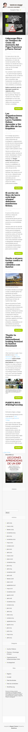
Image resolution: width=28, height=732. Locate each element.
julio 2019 (9, 565)
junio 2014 (9, 631)
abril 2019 (9, 569)
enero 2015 (10, 614)
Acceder (9, 677)
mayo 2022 (10, 542)
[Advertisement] (14, 500)
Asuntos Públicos (11, 649)
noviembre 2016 (11, 592)
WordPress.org (11, 687)
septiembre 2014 (11, 621)
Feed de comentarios (12, 683)
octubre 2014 (10, 618)
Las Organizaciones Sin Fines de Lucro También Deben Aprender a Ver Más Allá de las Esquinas (15, 27)
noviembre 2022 (11, 539)
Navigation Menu (14, 10)
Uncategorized (11, 662)
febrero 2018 (10, 578)
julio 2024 (9, 536)
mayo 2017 (10, 588)
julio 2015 (9, 608)
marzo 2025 (10, 526)
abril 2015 (9, 611)
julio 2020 (9, 549)
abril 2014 (9, 637)
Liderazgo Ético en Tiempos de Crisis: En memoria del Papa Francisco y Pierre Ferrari (14, 18)
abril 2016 (9, 598)
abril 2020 (9, 552)
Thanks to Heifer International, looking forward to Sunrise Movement (14, 340)
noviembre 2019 (11, 562)
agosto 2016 (10, 595)
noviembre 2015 (11, 601)
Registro (9, 673)
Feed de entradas (11, 680)
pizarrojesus (15, 52)
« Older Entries (6, 452)
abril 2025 (9, 523)
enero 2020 (10, 559)
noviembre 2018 (11, 572)
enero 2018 (10, 582)
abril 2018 (9, 575)
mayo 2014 (10, 634)
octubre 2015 (10, 605)
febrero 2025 (10, 529)
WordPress (14, 728)
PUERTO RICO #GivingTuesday (14, 403)
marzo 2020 (10, 555)
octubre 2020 (10, 546)
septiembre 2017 (11, 585)
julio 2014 (9, 628)
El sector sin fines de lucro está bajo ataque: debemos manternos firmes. (12, 199)
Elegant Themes (14, 726)
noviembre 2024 (11, 533)
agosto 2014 (10, 624)
